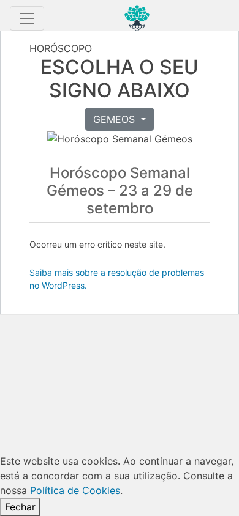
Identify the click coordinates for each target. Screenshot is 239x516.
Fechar (20, 507)
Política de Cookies (75, 490)
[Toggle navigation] (27, 18)
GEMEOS (115, 119)
